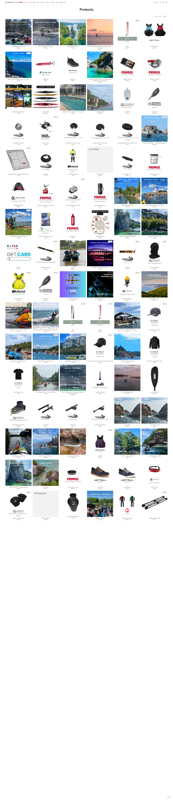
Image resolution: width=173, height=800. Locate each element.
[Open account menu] (163, 2)
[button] (160, 16)
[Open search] (160, 2)
